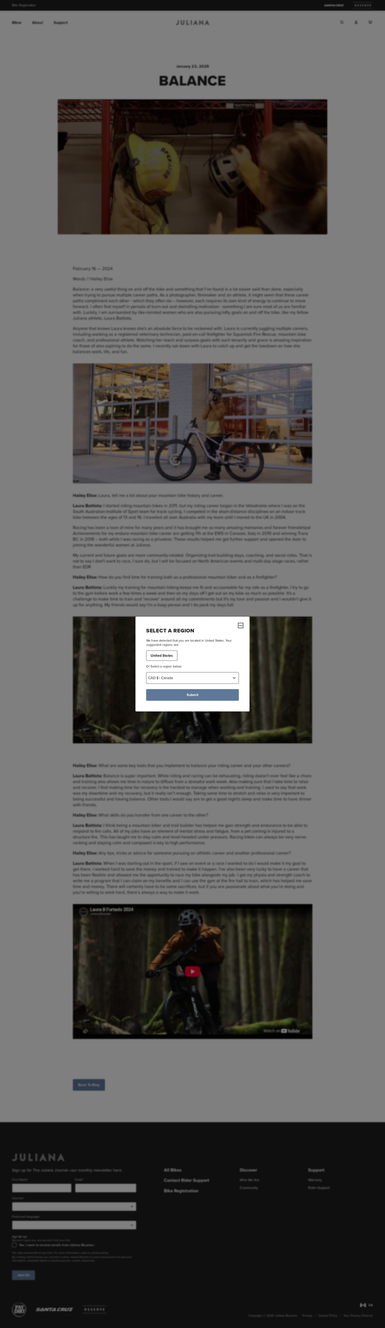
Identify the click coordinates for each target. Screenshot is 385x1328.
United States (162, 655)
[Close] (240, 625)
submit (192, 694)
